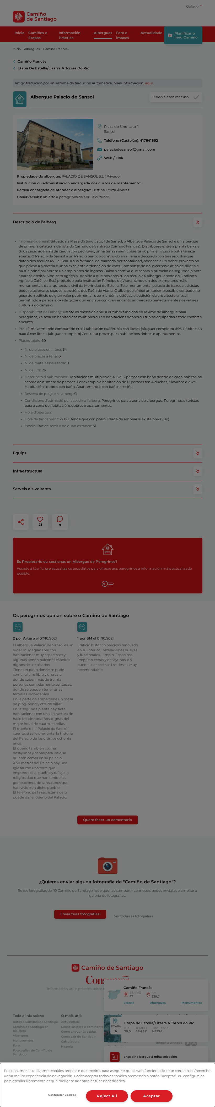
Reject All (107, 1096)
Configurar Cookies (62, 1094)
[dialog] (107, 1085)
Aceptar (151, 1096)
